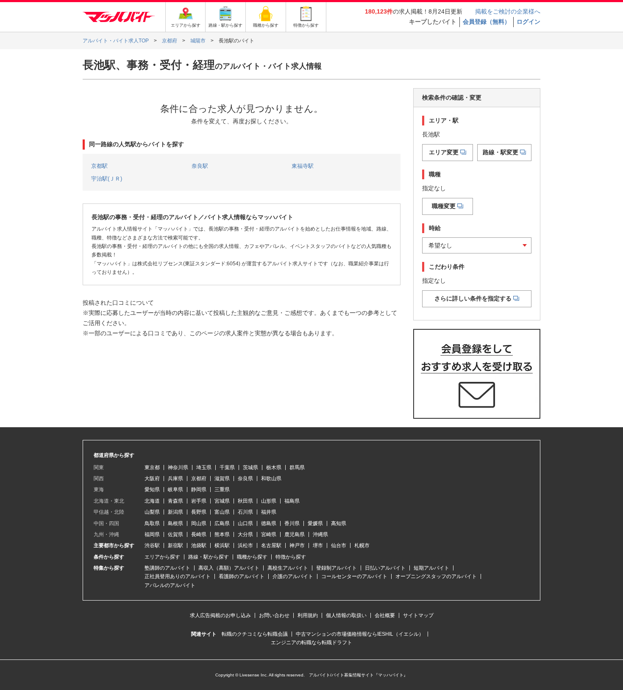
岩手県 (198, 501)
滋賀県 (222, 478)
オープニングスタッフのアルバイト (436, 576)
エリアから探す (162, 557)
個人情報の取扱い (346, 615)
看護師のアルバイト (241, 576)
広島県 (222, 523)
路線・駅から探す (208, 557)
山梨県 (152, 512)
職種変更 (444, 206)
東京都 (152, 467)
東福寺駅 (303, 166)
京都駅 (99, 166)
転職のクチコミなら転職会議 (255, 634)
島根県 (175, 523)
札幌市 (362, 545)
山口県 (245, 523)
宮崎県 (268, 534)
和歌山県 (271, 478)
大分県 (245, 534)
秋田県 (245, 501)
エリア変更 (444, 152)
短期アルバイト (431, 568)
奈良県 (245, 478)
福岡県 (152, 534)
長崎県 (198, 534)
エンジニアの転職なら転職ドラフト (311, 642)
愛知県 (152, 489)
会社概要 (385, 615)
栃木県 (273, 467)
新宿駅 (175, 545)
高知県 (338, 523)
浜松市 (245, 545)
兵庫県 (175, 478)
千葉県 (227, 467)
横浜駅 (222, 545)
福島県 (292, 501)
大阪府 (152, 478)
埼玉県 (203, 467)
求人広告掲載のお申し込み (220, 615)
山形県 (268, 501)
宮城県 (222, 501)
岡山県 (198, 523)
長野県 (198, 512)
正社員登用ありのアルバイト (178, 576)
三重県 (222, 489)
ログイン (528, 21)
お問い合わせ (274, 615)
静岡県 (198, 489)
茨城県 (250, 467)
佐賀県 (175, 534)
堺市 (318, 545)
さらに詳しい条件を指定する (473, 298)
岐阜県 (175, 489)
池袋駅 (198, 545)
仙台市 (338, 545)
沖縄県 (320, 534)
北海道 (152, 501)
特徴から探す (290, 557)
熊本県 (222, 534)
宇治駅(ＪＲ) (106, 178)
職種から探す (252, 557)
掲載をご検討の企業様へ (507, 11)
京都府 (198, 478)
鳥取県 (152, 523)
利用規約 (308, 615)
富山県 (222, 512)
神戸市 (297, 545)
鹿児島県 (294, 534)
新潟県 (175, 512)
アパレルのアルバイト (170, 585)
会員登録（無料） (486, 21)
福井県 (268, 512)
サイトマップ (418, 615)
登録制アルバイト (336, 568)
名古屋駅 (271, 545)
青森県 (175, 501)
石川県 (245, 512)
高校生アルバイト (287, 568)
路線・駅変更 (500, 152)
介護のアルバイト (293, 576)
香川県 (292, 523)
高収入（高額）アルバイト (228, 568)
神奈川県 (178, 467)
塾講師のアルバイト (167, 568)
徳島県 (268, 523)
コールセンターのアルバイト (354, 576)
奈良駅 (200, 166)
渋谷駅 (152, 545)
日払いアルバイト (385, 568)
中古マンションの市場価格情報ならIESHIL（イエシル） (360, 634)
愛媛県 (315, 523)
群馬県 (297, 467)
